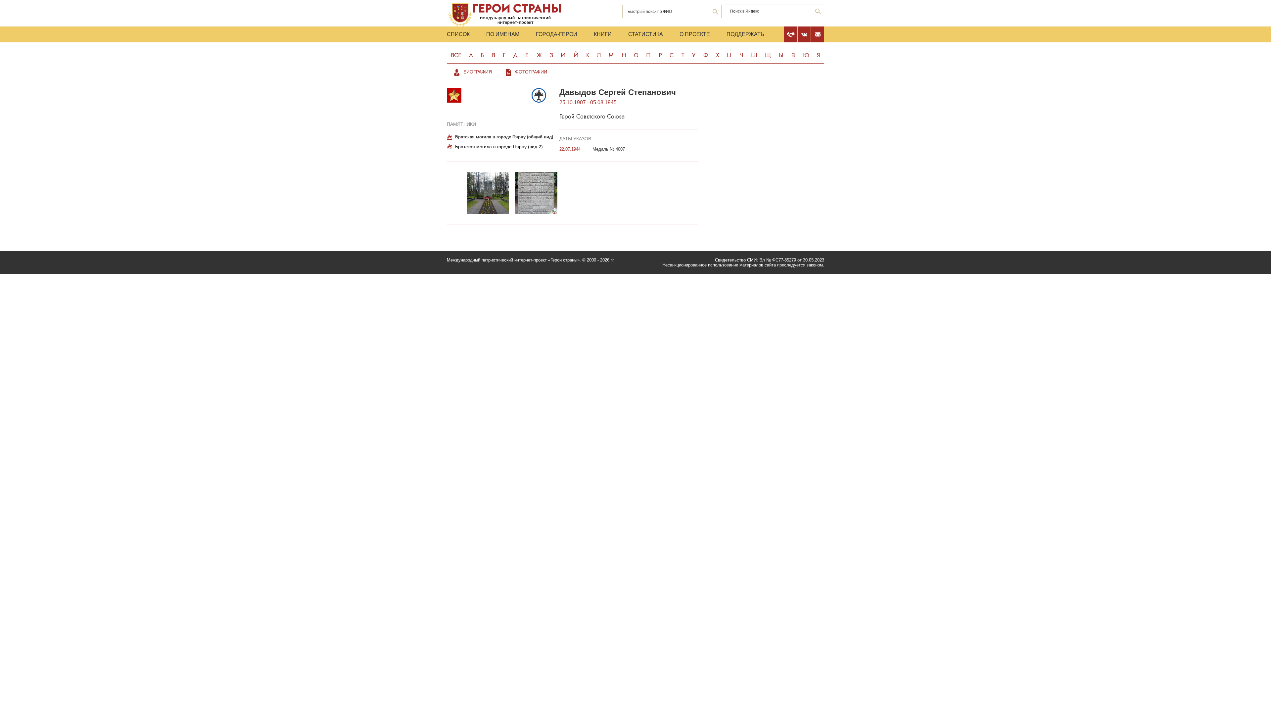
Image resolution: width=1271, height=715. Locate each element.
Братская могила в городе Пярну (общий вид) (504, 136)
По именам (502, 34)
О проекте (695, 34)
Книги (603, 34)
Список (458, 34)
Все (456, 55)
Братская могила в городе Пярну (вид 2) (499, 146)
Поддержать (745, 34)
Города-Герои (556, 34)
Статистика (645, 34)
